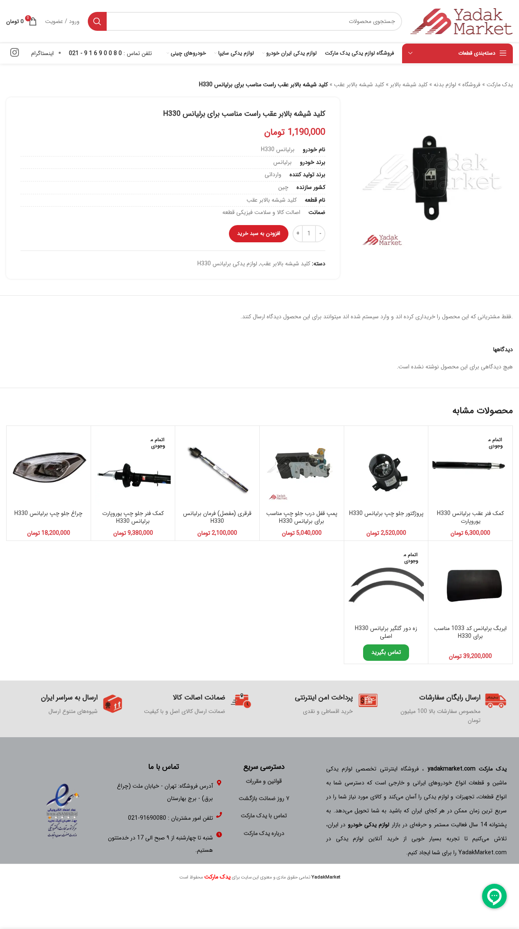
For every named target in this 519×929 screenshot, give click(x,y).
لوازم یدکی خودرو (369, 824)
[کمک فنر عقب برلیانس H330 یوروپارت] (470, 468)
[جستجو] (97, 21)
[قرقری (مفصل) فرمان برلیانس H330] (217, 468)
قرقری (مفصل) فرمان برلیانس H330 (217, 517)
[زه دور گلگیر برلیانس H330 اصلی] (386, 583)
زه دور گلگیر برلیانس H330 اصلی (386, 632)
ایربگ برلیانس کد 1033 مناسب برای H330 (470, 632)
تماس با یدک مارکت (264, 815)
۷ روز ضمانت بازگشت (264, 798)
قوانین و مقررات (264, 781)
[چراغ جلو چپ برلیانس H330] (49, 468)
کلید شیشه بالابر (409, 84)
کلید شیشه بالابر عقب (359, 84)
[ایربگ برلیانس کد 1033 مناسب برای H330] (470, 583)
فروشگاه (471, 84)
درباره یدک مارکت (264, 833)
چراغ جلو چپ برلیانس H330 (48, 513)
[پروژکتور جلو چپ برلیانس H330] (386, 468)
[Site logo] (461, 20)
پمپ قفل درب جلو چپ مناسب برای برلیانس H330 (301, 517)
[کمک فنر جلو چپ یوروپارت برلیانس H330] (133, 468)
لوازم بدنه (445, 84)
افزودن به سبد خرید (258, 233)
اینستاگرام (42, 53)
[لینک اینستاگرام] (14, 53)
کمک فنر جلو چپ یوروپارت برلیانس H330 (133, 517)
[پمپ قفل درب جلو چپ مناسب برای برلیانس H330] (302, 468)
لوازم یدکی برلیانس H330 (227, 263)
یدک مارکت (500, 84)
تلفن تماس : (110, 53)
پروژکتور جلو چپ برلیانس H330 (386, 513)
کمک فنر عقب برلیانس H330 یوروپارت (470, 517)
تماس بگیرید (386, 652)
